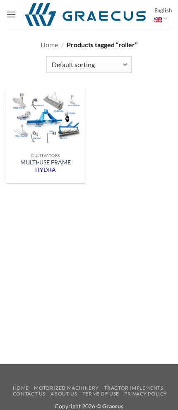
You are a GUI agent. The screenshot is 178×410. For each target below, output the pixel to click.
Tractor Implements (133, 388)
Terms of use (100, 394)
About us (64, 394)
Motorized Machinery (66, 388)
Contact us (29, 394)
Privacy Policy (145, 394)
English (163, 10)
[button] (11, 14)
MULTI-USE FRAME (45, 166)
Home (49, 44)
